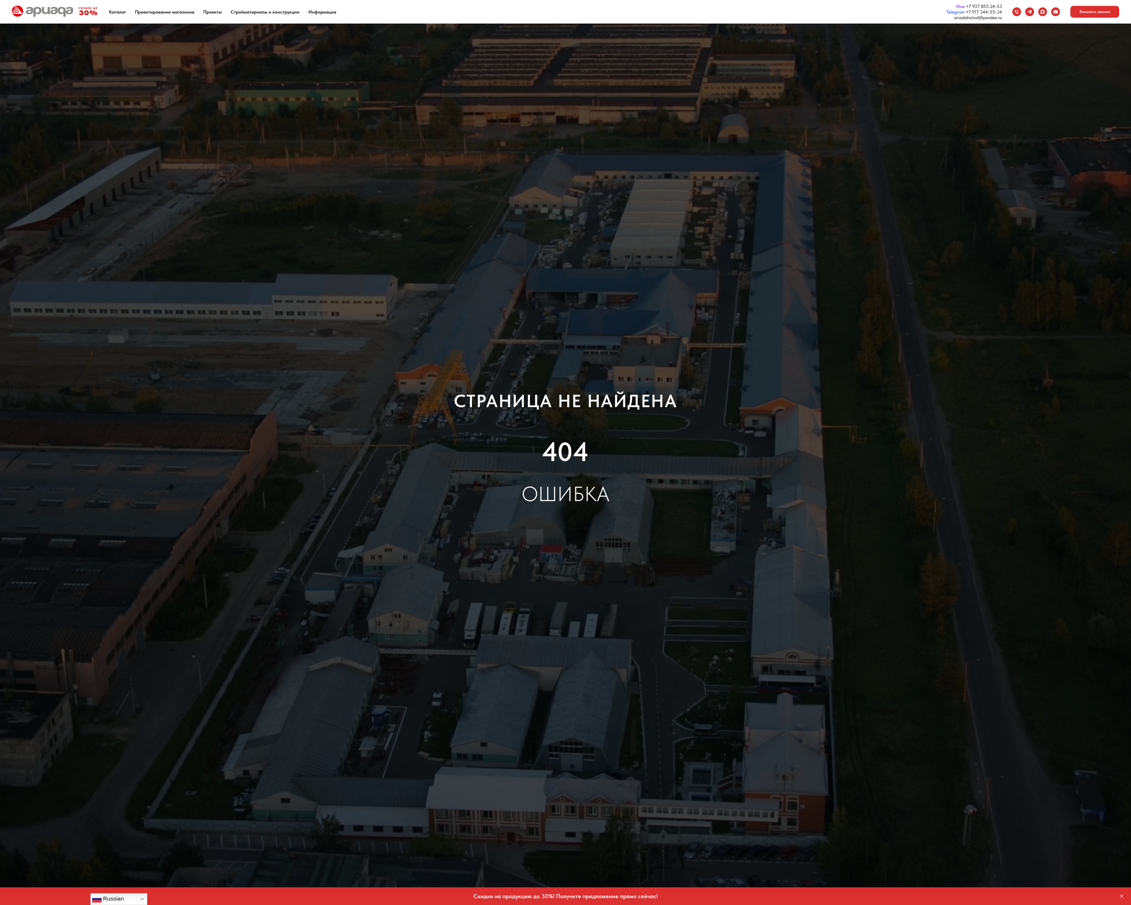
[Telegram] (1029, 11)
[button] (1094, 12)
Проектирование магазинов (164, 12)
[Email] (1055, 11)
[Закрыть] (1121, 896)
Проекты (212, 12)
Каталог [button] (117, 12)
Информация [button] (322, 12)
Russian (113, 899)
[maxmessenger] (1042, 11)
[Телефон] (1016, 11)
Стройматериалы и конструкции (265, 12)
